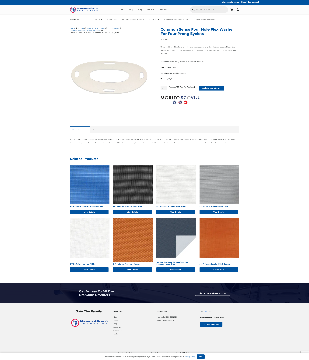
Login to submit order (211, 88)
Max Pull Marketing (183, 353)
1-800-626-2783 (169, 320)
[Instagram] (210, 311)
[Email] (202, 311)
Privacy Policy (190, 357)
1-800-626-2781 (171, 317)
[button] (101, 19)
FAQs (115, 334)
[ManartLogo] (84, 10)
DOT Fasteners (113, 28)
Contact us (117, 330)
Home (72, 28)
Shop (115, 320)
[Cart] (232, 9)
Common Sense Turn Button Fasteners (85, 30)
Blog (115, 324)
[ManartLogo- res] (89, 322)
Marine (81, 28)
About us (116, 327)
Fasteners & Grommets (96, 28)
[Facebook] (206, 311)
